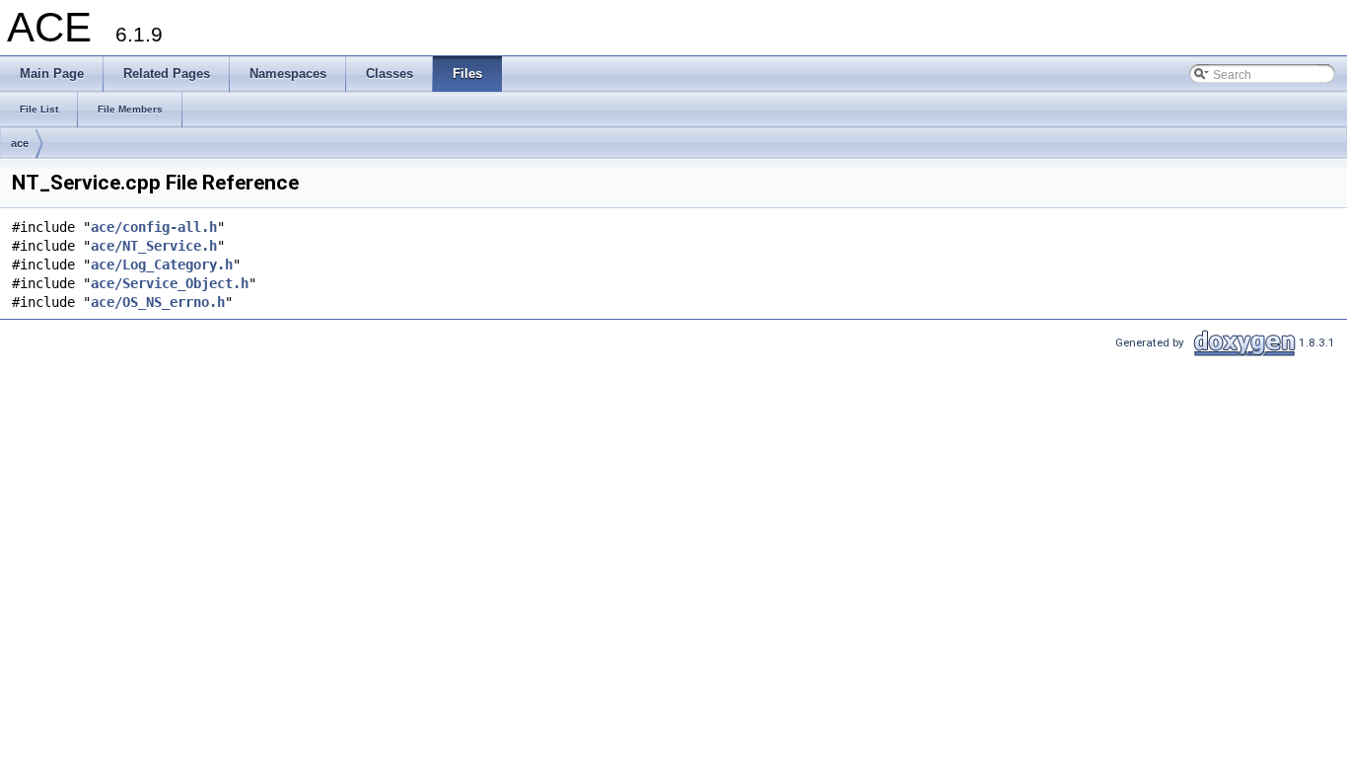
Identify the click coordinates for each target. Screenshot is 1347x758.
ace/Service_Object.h (169, 283)
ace (20, 143)
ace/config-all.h (154, 227)
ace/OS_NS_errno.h (158, 302)
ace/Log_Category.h (162, 264)
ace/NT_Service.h (154, 246)
